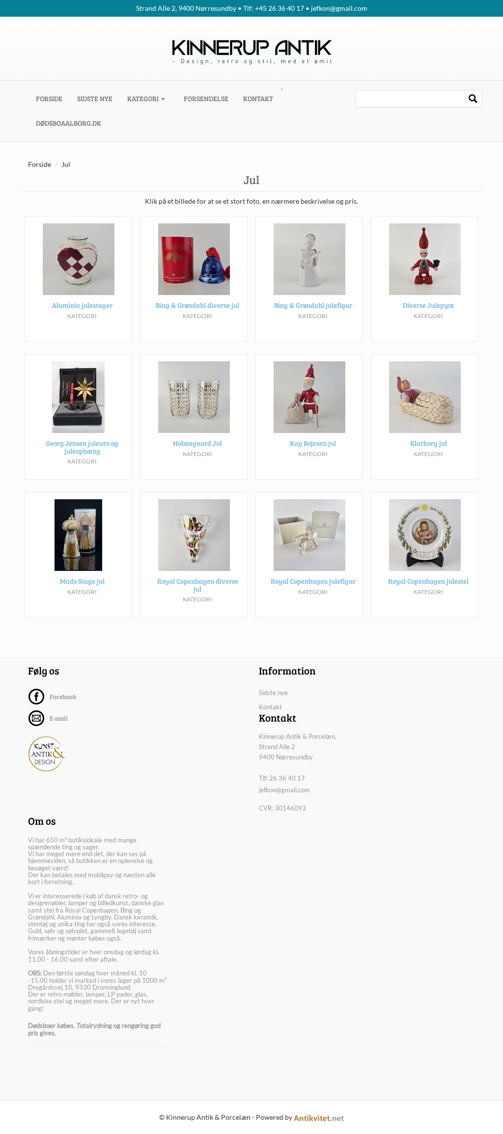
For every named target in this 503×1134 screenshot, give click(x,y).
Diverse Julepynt (428, 305)
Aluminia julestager (82, 305)
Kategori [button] (143, 98)
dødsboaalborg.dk (68, 123)
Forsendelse (206, 98)
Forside (53, 98)
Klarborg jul (428, 443)
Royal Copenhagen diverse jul (197, 584)
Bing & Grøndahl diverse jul (197, 305)
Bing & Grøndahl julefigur (313, 305)
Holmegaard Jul (197, 443)
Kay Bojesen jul (313, 443)
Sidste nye (94, 98)
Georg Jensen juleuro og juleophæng (82, 446)
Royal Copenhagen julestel (428, 581)
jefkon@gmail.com (284, 790)
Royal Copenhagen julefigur (313, 581)
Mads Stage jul (82, 581)
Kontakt (258, 98)
